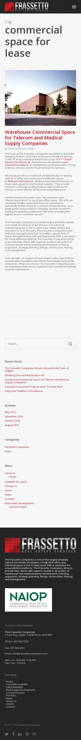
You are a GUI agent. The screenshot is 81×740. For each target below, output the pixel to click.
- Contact (10, 706)
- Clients (9, 704)
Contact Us (11, 486)
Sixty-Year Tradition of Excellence (24, 391)
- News (9, 698)
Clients (12, 476)
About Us (10, 473)
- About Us (11, 701)
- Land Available (14, 687)
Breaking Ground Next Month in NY (24, 375)
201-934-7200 (21, 641)
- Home (9, 681)
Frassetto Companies (17, 447)
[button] (74, 7)
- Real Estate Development (20, 690)
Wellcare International (20, 181)
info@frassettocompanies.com (29, 653)
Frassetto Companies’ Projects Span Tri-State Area (33, 386)
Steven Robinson (17, 148)
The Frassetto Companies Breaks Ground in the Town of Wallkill (37, 369)
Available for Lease (16, 481)
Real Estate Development (19, 503)
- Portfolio (10, 695)
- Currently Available (16, 684)
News (31, 148)
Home (8, 490)
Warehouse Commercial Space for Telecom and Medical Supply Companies (40, 138)
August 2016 (12, 425)
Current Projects (18, 506)
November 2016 (14, 416)
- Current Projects (15, 692)
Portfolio (10, 499)
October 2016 (12, 420)
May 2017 (10, 412)
